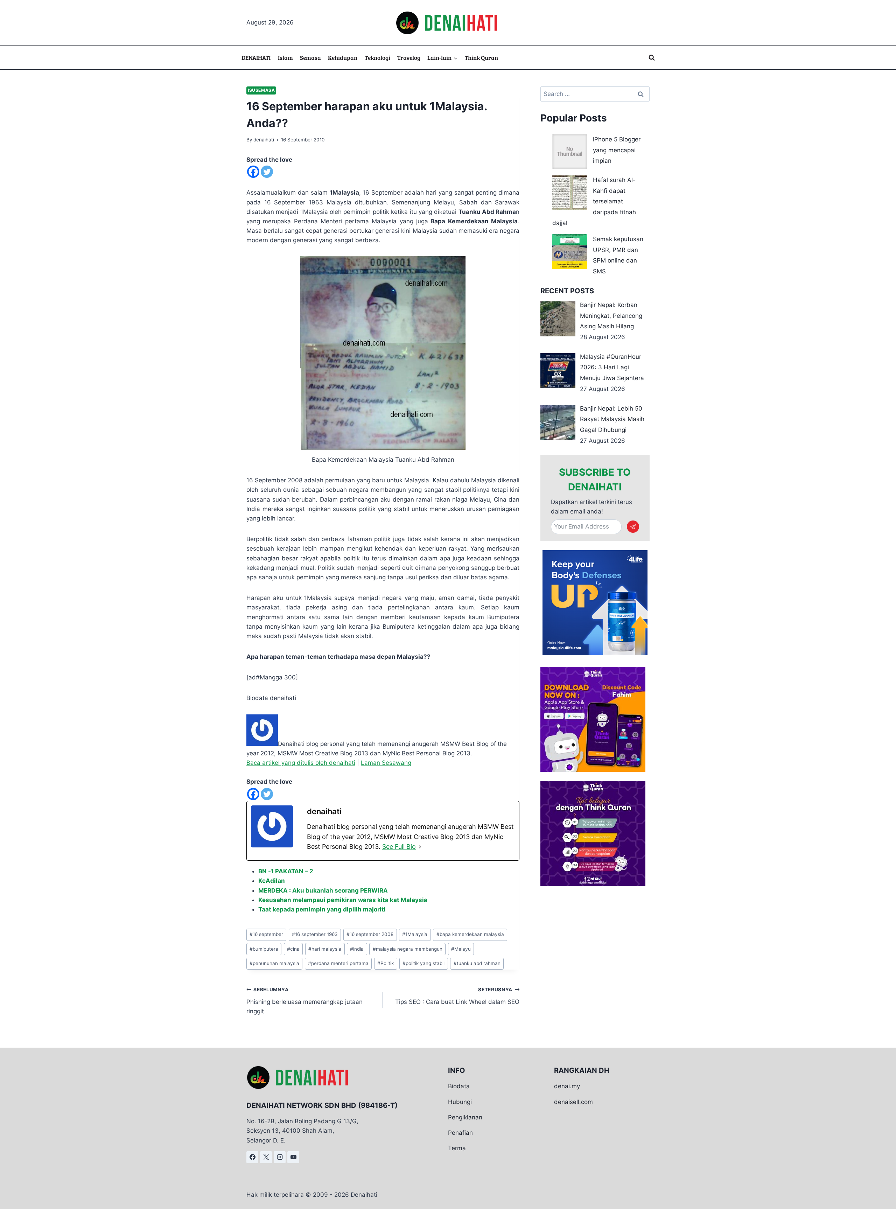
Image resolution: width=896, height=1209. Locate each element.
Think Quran (481, 58)
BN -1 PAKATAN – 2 (285, 871)
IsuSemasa (261, 90)
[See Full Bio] (420, 847)
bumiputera (264, 949)
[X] (266, 1157)
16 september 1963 (315, 934)
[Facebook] (253, 172)
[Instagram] (280, 1157)
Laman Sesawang (386, 762)
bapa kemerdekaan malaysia (470, 934)
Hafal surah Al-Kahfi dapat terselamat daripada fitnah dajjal (594, 201)
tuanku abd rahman (477, 963)
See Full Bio (399, 846)
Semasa (310, 58)
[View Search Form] (651, 57)
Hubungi (460, 1101)
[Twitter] (267, 172)
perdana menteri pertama (338, 963)
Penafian (460, 1132)
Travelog (408, 58)
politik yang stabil (423, 963)
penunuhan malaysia (274, 963)
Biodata (459, 1086)
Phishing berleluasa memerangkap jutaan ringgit (304, 1001)
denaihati (263, 139)
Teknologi (377, 58)
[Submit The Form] (633, 526)
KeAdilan (271, 880)
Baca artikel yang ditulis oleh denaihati (300, 762)
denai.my (567, 1086)
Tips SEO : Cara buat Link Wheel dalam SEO (457, 996)
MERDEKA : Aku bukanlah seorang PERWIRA (323, 890)
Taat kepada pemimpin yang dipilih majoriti (322, 909)
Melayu (461, 949)
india (357, 949)
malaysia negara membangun (407, 949)
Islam (285, 58)
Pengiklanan (465, 1117)
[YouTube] (293, 1157)
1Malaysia (414, 934)
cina (293, 949)
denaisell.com (573, 1101)
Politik (385, 963)
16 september (266, 934)
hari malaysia (324, 949)
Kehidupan (342, 58)
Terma (457, 1148)
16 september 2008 (369, 934)
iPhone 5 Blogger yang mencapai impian (616, 150)
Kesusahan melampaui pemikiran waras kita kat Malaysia (342, 899)
